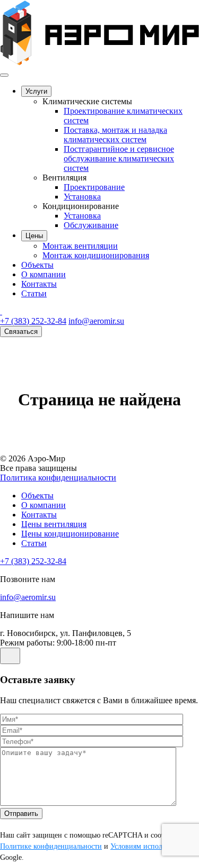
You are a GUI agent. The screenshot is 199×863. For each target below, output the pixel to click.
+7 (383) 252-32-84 (33, 320)
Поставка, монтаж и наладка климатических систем (115, 134)
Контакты (39, 283)
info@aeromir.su (96, 320)
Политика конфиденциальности (58, 477)
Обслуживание (91, 225)
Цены (34, 236)
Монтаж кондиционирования (95, 255)
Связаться (21, 331)
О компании (43, 274)
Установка (82, 196)
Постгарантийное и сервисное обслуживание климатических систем (119, 158)
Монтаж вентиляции (80, 245)
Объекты (37, 264)
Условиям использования (150, 846)
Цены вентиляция (53, 524)
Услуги (36, 91)
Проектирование (94, 187)
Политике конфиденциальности (51, 846)
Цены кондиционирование (70, 533)
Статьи (34, 293)
